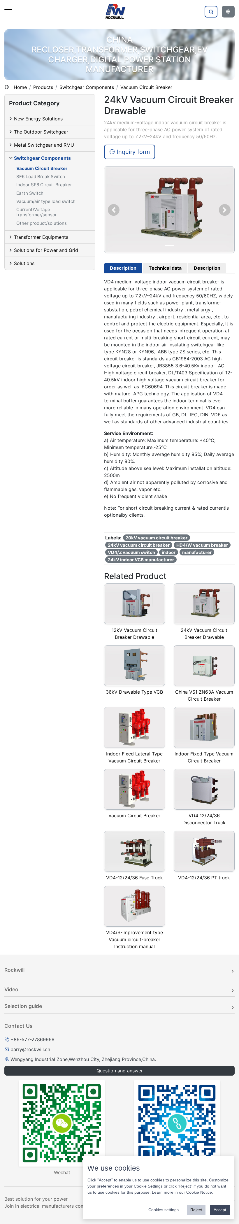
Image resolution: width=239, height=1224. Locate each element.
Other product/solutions (41, 223)
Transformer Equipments (41, 237)
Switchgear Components (86, 87)
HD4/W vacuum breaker (202, 545)
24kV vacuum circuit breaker (139, 545)
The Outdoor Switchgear (41, 132)
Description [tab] (123, 268)
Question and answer (119, 1071)
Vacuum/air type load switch (45, 201)
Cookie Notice (199, 1192)
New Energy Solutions (38, 119)
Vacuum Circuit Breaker (146, 87)
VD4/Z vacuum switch (131, 552)
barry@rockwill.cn (30, 1049)
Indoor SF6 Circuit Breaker (44, 184)
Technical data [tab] (165, 268)
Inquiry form (132, 151)
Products (43, 87)
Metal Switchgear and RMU (44, 145)
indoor (168, 552)
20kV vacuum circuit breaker (156, 538)
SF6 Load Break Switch (40, 176)
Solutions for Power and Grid (46, 250)
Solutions (24, 263)
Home (20, 87)
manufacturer (197, 552)
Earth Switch (29, 193)
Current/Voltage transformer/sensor (36, 212)
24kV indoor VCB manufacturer (141, 559)
